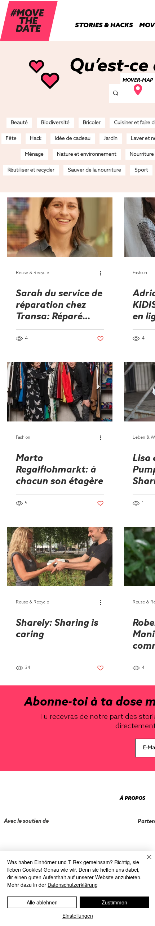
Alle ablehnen (42, 902)
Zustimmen (114, 902)
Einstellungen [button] (77, 915)
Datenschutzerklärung (73, 884)
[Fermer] (145, 861)
